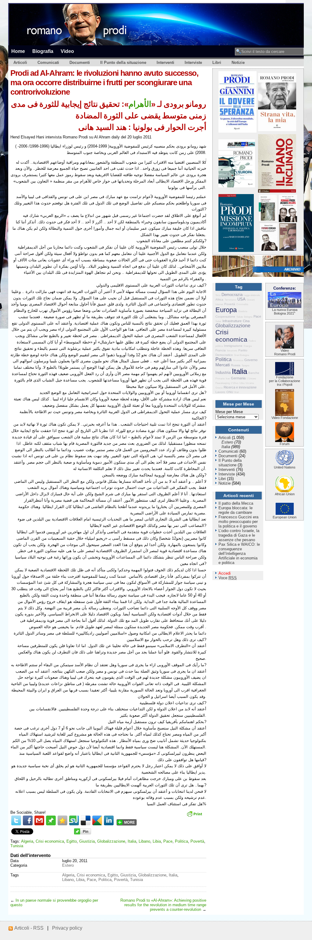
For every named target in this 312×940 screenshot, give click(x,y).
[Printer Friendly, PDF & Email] (195, 815)
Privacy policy (67, 928)
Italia (132, 841)
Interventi (165, 62)
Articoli (20, 62)
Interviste (193, 62)
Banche (253, 372)
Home (18, 51)
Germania (238, 378)
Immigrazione (233, 345)
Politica (181, 841)
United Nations (285, 467)
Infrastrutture (232, 321)
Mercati (222, 364)
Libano (144, 841)
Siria (217, 295)
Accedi (224, 573)
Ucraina (250, 383)
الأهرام (140, 104)
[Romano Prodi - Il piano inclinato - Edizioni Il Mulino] (277, 191)
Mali (236, 392)
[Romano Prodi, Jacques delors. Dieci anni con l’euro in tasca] (288, 221)
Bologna (248, 316)
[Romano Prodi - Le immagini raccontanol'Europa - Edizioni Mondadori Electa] (236, 186)
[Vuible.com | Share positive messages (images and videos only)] (51, 824)
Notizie (238, 62)
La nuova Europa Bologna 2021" (284, 311)
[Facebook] (28, 820)
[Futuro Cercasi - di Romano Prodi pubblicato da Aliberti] (269, 249)
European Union (284, 517)
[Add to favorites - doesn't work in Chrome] (62, 820)
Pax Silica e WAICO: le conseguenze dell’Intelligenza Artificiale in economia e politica (239, 553)
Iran (228, 378)
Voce (227, 578)
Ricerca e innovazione (240, 387)
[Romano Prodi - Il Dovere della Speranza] (237, 131)
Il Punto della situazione (123, 62)
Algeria (27, 841)
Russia (235, 365)
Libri (216, 62)
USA (241, 299)
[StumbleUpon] (74, 820)
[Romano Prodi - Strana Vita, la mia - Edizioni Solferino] (277, 130)
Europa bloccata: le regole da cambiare (235, 510)
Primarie (220, 378)
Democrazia (232, 294)
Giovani (251, 299)
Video (67, 51)
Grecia (218, 387)
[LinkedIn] (109, 820)
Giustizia (87, 841)
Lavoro (220, 392)
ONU (229, 392)
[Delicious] (85, 820)
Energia (248, 346)
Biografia (42, 51)
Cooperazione (225, 316)
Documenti (79, 62)
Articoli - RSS (29, 928)
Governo (250, 360)
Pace (167, 841)
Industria (223, 372)
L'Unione (251, 378)
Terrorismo (230, 299)
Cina (246, 321)
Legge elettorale (252, 295)
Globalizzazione (111, 841)
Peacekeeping (222, 383)
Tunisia (16, 846)
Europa (226, 310)
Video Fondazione (284, 418)
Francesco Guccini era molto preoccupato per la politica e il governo (238, 521)
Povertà (197, 841)
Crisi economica (50, 841)
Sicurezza (238, 360)
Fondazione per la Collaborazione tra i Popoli (284, 380)
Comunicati (48, 62)
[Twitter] (16, 820)
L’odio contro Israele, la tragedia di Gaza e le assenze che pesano (238, 535)
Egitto (71, 841)
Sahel (218, 321)
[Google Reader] (97, 820)
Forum (284, 444)
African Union (285, 494)
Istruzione (232, 350)
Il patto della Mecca (235, 503)
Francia (220, 350)
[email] (39, 820)
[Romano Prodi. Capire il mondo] (268, 221)
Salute (239, 316)
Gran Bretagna (241, 355)
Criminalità (242, 304)
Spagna (245, 365)
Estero (68, 865)
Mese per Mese (229, 411)
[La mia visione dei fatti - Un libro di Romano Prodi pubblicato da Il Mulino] (287, 249)
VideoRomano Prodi (284, 352)
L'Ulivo (234, 383)
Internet (219, 304)
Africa (219, 299)
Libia (157, 841)
